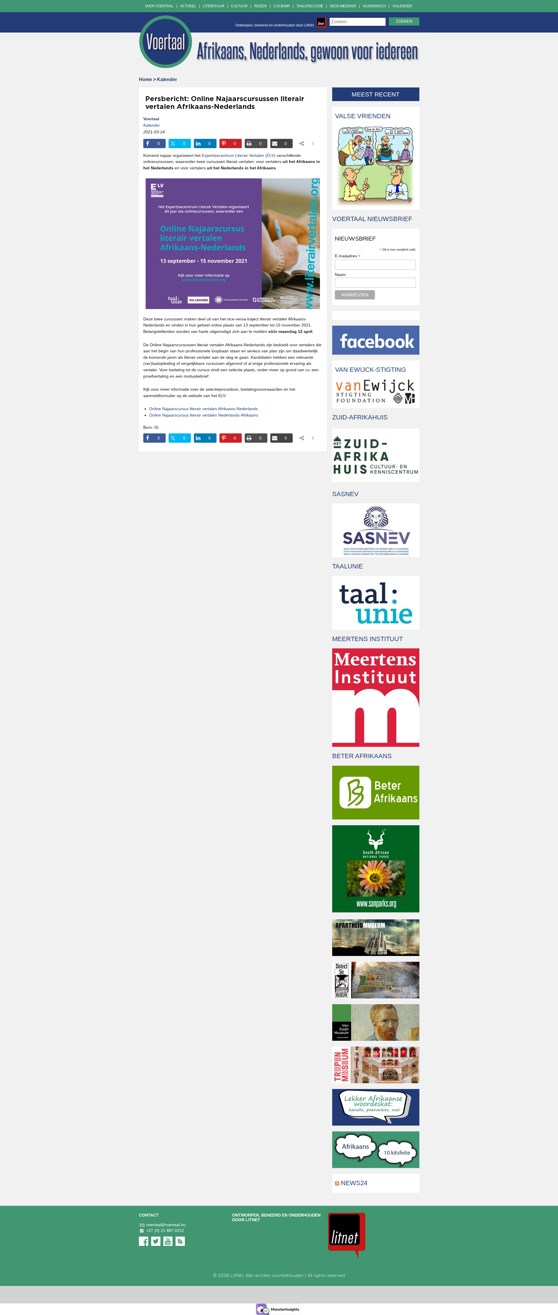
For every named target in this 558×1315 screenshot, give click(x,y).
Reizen (260, 6)
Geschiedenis (343, 6)
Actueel (188, 6)
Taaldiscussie (309, 6)
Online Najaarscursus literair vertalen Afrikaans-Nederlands (203, 408)
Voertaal (151, 118)
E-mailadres (347, 256)
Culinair (281, 6)
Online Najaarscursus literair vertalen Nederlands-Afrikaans (203, 415)
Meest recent (376, 94)
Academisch (374, 6)
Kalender (402, 6)
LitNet (236, 1275)
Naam (340, 274)
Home (145, 79)
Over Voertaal (159, 6)
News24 (354, 1183)
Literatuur (213, 6)
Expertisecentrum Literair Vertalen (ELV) (239, 155)
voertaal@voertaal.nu (166, 1225)
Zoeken (404, 21)
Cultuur (239, 6)
